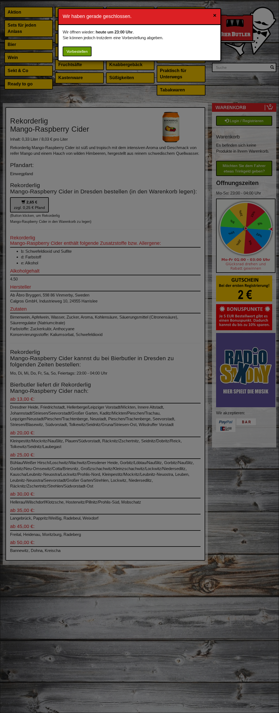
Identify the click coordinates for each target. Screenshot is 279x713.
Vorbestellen (77, 51)
